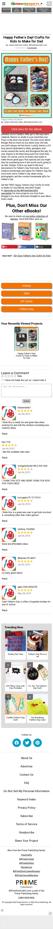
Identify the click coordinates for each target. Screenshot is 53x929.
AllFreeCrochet (26, 859)
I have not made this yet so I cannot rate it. (25, 380)
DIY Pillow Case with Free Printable (15, 687)
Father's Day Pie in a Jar (37, 655)
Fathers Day (26, 309)
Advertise (26, 766)
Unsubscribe (26, 832)
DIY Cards (26, 301)
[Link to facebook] (16, 743)
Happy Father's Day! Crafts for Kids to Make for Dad (26, 356)
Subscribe (26, 816)
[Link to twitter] (27, 743)
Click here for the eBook (26, 129)
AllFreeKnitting (26, 863)
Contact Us (26, 774)
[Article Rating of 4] (20, 48)
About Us (26, 758)
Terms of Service (26, 824)
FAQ (26, 783)
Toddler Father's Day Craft (15, 719)
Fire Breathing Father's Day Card (37, 719)
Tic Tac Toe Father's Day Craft (37, 687)
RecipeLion (26, 867)
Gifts (26, 293)
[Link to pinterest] (37, 743)
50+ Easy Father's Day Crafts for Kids (32, 255)
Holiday (26, 285)
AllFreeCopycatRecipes (26, 875)
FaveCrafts (26, 855)
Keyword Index (26, 799)
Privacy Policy (26, 807)
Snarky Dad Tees (15, 654)
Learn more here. (26, 897)
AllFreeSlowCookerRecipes (26, 871)
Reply (4, 433)
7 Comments (32, 48)
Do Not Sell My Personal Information (26, 791)
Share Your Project (26, 840)
